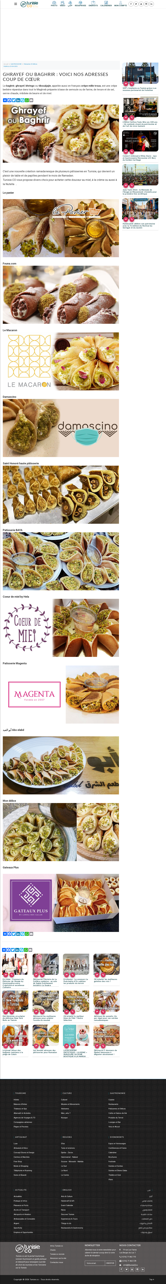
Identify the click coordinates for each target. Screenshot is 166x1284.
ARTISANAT (21, 1137)
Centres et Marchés (22, 1157)
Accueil (6, 64)
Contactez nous (56, 1262)
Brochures (113, 1157)
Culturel (64, 1100)
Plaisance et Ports (21, 1205)
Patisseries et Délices (117, 1109)
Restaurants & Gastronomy (72, 1228)
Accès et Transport (21, 1210)
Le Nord (64, 1170)
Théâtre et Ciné (115, 1175)
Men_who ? (65, 1113)
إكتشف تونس (147, 1201)
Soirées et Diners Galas (118, 1170)
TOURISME (20, 1093)
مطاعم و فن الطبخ (145, 1228)
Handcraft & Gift (67, 1201)
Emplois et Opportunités (23, 1232)
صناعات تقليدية (146, 1214)
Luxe (15, 1143)
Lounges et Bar (115, 1122)
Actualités (18, 1196)
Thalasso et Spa (20, 1109)
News (63, 1210)
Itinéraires (65, 1109)
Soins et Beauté (20, 1175)
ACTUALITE (21, 1190)
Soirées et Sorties (116, 1166)
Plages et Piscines (21, 1127)
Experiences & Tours (69, 1219)
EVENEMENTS (117, 1137)
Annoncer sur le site (58, 1258)
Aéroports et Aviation (22, 1214)
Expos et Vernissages (117, 1143)
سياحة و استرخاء (146, 1205)
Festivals (112, 1161)
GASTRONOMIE (117, 1093)
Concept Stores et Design (24, 1152)
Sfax (63, 1143)
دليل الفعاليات (147, 1219)
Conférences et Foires (118, 1148)
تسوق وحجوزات (146, 1232)
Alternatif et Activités (22, 1113)
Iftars (111, 1179)
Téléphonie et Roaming (23, 1170)
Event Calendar (67, 1205)
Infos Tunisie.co (56, 1246)
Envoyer (110, 1263)
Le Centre (65, 1175)
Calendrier (113, 1152)
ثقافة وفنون (147, 1210)
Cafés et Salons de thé (118, 1113)
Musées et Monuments (70, 1104)
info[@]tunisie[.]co (130, 1265)
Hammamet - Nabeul (69, 1157)
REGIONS (67, 1137)
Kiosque (64, 1118)
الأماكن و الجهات (146, 1223)
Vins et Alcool (114, 1127)
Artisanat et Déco (21, 1148)
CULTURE (67, 1093)
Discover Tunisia (67, 1214)
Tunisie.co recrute (57, 1254)
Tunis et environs (68, 1148)
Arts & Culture (66, 1196)
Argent (16, 1223)
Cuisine (111, 1100)
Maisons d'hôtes (20, 1104)
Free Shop (18, 1161)
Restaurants (113, 1104)
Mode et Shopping (21, 1166)
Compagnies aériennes (23, 1122)
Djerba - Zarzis (67, 1152)
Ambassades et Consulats (24, 1219)
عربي (149, 1190)
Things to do (66, 1223)
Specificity (18, 1228)
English (67, 1190)
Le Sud (64, 1166)
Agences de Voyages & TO (24, 1118)
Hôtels (16, 1100)
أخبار (150, 1196)
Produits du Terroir (116, 1118)
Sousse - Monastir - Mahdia (72, 1161)
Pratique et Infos (20, 1201)
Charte (53, 1250)
